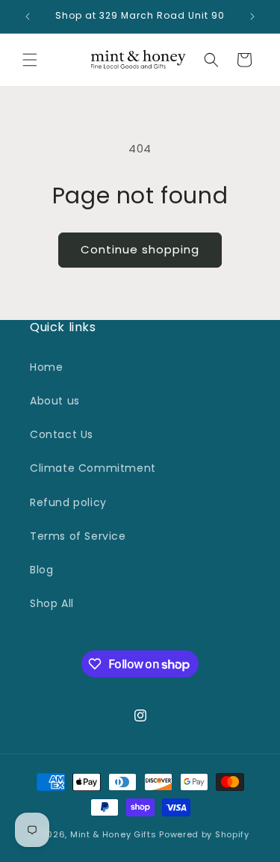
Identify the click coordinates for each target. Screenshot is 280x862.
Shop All (52, 603)
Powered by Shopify (204, 834)
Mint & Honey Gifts (113, 834)
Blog (41, 569)
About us (55, 400)
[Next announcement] (252, 16)
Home (46, 367)
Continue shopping (140, 249)
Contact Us (61, 434)
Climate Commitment (93, 468)
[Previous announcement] (27, 16)
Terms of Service (78, 536)
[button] (29, 59)
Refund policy (68, 502)
